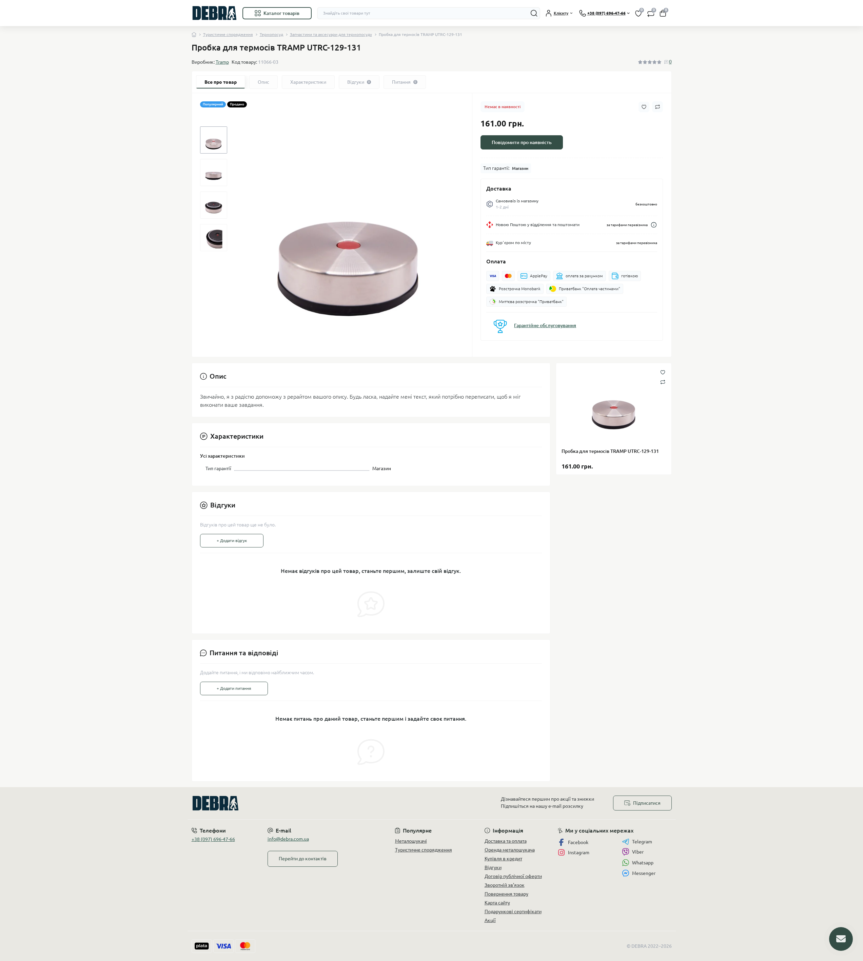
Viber (638, 852)
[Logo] (214, 13)
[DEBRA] (310, 803)
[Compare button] (657, 106)
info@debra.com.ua (288, 839)
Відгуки (493, 867)
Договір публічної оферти (513, 876)
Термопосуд (271, 34)
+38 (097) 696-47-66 (213, 839)
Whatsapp (642, 862)
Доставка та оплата (506, 841)
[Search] (534, 13)
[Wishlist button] (644, 107)
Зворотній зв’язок (505, 885)
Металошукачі (411, 841)
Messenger (643, 873)
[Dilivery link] (653, 225)
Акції (490, 920)
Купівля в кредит (503, 858)
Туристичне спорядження (228, 34)
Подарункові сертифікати (513, 911)
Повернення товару (506, 894)
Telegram (642, 841)
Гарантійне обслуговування (545, 325)
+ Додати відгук (232, 540)
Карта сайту (497, 902)
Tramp (222, 62)
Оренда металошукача (510, 850)
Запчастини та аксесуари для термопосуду (331, 34)
